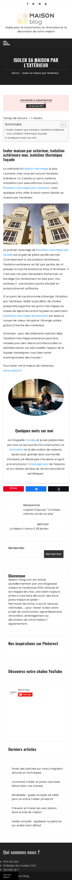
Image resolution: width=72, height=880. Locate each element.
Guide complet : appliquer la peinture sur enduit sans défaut (37, 823)
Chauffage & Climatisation (36, 100)
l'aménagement (38, 464)
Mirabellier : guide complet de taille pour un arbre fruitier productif (35, 797)
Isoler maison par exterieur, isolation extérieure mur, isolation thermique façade (35, 131)
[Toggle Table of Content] (61, 125)
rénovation (16, 450)
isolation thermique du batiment (26, 316)
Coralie (30, 440)
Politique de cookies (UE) (19, 865)
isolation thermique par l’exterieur (27, 188)
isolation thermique (35, 169)
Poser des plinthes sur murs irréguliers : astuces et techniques (37, 771)
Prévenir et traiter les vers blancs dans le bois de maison (34, 810)
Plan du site (10, 861)
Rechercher (16, 548)
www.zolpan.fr (12, 370)
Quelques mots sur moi (21, 137)
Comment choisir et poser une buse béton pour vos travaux (36, 784)
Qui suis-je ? (11, 869)
